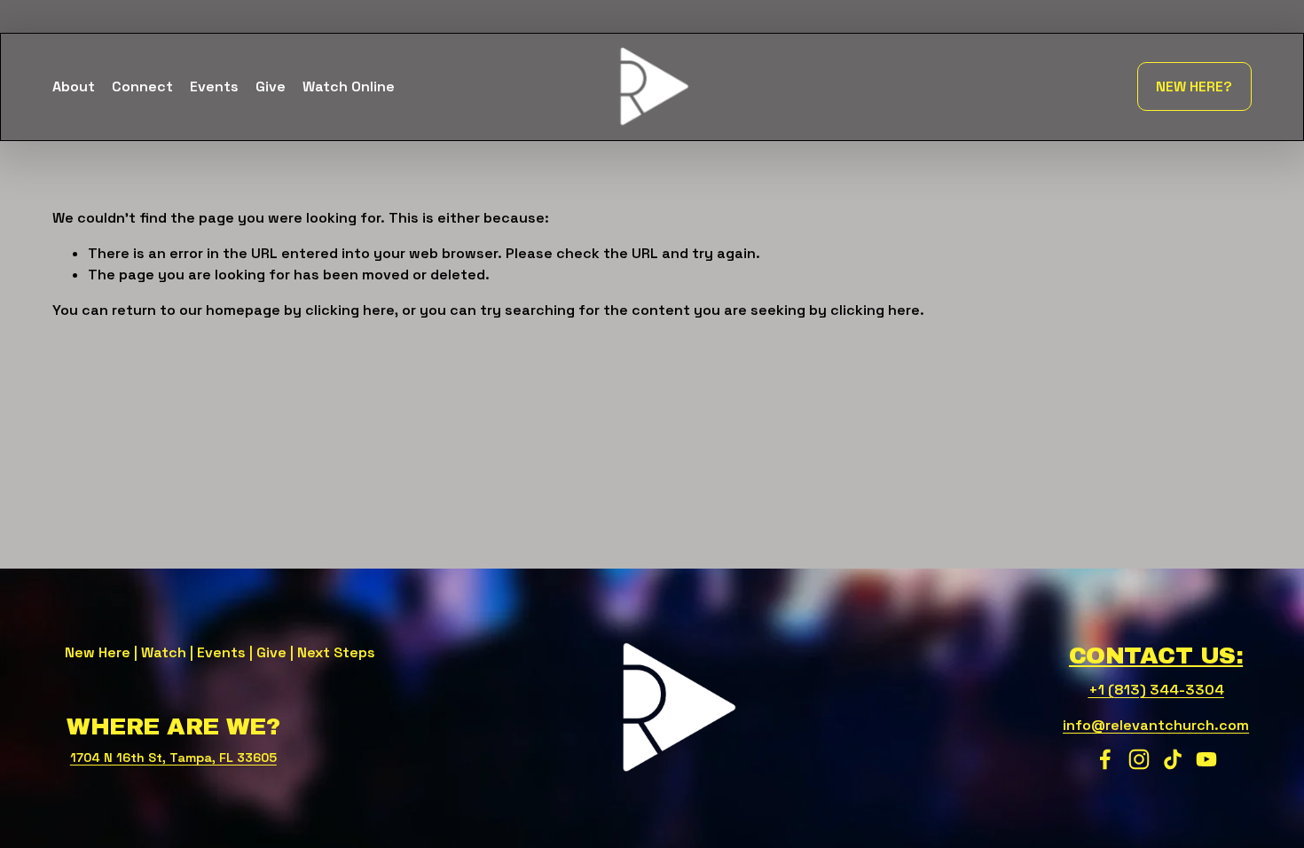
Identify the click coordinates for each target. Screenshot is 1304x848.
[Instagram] (1139, 759)
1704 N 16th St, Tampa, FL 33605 (173, 758)
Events (214, 86)
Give (270, 86)
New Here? (1194, 86)
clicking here (350, 310)
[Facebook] (1105, 759)
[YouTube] (1206, 759)
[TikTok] (1172, 759)
